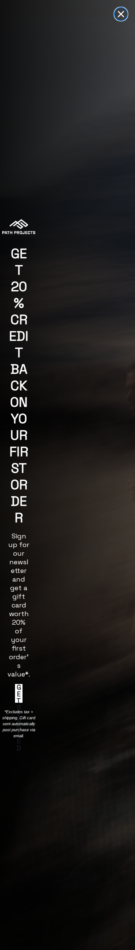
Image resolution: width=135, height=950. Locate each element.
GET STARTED (18, 693)
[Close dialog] (121, 14)
